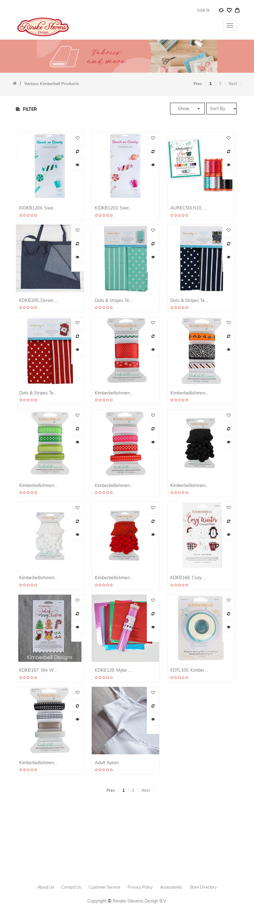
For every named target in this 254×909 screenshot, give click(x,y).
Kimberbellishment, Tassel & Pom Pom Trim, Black (189, 485)
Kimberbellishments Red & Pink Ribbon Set (114, 485)
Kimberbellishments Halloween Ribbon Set (189, 393)
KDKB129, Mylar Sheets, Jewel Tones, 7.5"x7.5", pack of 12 (114, 670)
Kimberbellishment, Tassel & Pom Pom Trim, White (38, 577)
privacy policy (140, 887)
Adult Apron (107, 762)
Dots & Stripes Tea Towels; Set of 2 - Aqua (114, 300)
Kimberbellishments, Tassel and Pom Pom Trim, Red (114, 577)
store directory (203, 887)
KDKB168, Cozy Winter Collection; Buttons (189, 577)
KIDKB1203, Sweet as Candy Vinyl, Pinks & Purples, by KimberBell (114, 208)
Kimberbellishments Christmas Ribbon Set (114, 393)
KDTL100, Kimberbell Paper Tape (189, 670)
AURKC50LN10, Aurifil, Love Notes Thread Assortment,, (189, 208)
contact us (71, 887)
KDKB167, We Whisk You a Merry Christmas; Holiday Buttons (38, 670)
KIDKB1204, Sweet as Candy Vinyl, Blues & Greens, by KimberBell (38, 208)
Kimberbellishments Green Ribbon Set (38, 485)
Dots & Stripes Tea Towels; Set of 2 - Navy (189, 300)
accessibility (171, 887)
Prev (198, 83)
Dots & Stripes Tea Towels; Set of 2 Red (38, 393)
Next (233, 83)
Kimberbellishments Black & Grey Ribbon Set (38, 762)
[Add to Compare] (221, 11)
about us (45, 887)
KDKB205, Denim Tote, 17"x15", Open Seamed (38, 300)
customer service (104, 887)
